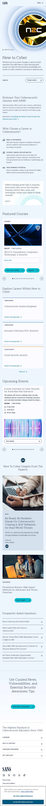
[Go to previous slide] (4, 278)
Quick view (8, 260)
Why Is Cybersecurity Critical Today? (16, 622)
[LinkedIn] (4, 775)
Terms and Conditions (9, 783)
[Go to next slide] (41, 278)
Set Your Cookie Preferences (23, 796)
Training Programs (11, 749)
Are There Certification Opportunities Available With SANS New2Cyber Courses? (18, 656)
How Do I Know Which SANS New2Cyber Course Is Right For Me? (20, 638)
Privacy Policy (6, 780)
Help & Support (9, 743)
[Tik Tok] (24, 775)
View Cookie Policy (27, 791)
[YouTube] (14, 775)
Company (6, 737)
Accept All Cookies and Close (23, 802)
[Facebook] (19, 775)
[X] (9, 775)
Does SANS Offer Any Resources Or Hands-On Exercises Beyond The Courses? (20, 647)
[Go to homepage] (5, 3)
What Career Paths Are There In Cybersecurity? (15, 629)
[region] (23, 796)
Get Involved (8, 755)
